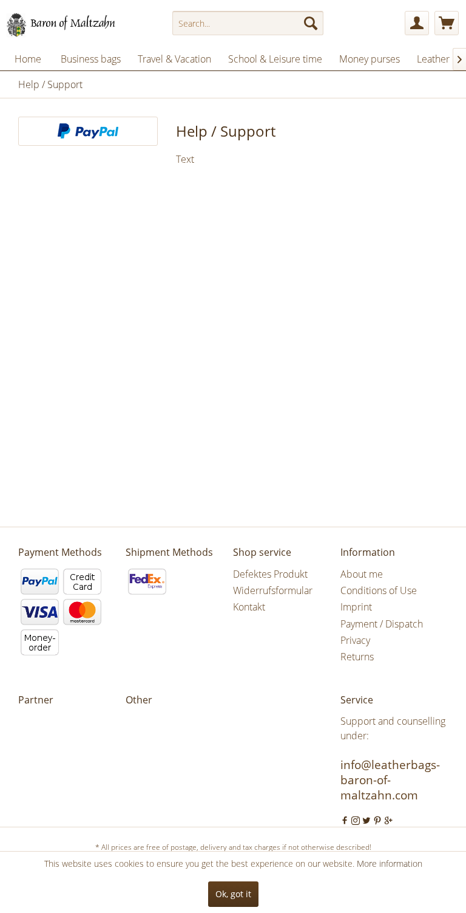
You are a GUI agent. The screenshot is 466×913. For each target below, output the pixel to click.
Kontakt (249, 607)
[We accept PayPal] (88, 131)
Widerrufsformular (272, 590)
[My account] (417, 23)
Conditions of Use (378, 590)
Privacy (355, 640)
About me (361, 574)
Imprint (356, 607)
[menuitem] (248, 23)
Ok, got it (233, 894)
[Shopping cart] (446, 23)
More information (389, 863)
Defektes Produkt (270, 574)
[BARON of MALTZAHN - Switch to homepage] (70, 26)
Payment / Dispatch (381, 624)
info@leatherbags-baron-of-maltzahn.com (390, 780)
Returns (357, 656)
